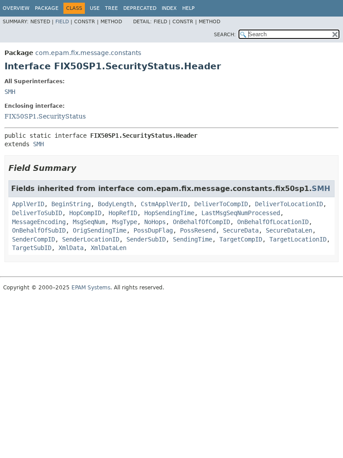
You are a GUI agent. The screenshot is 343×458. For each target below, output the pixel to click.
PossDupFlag (153, 230)
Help (188, 8)
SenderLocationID (90, 239)
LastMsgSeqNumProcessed (240, 212)
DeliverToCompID (221, 204)
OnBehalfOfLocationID (273, 221)
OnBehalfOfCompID (201, 221)
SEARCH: (225, 35)
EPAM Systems (90, 287)
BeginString (71, 204)
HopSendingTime (169, 212)
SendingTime (192, 239)
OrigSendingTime (99, 230)
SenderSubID (146, 239)
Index (169, 8)
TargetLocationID (297, 239)
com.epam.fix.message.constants (88, 52)
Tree (111, 8)
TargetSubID (31, 247)
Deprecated (139, 8)
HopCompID (85, 212)
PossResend (198, 230)
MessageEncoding (39, 221)
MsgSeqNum (89, 221)
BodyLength (116, 204)
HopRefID (123, 212)
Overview (16, 8)
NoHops (155, 221)
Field (62, 22)
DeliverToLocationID (289, 204)
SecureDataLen (289, 230)
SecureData (241, 230)
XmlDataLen (108, 247)
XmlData (71, 247)
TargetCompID (240, 239)
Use (95, 8)
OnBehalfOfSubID (39, 230)
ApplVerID (28, 204)
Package (47, 8)
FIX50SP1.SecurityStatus (45, 116)
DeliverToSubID (37, 212)
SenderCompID (33, 239)
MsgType (124, 221)
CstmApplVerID (164, 204)
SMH (9, 91)
